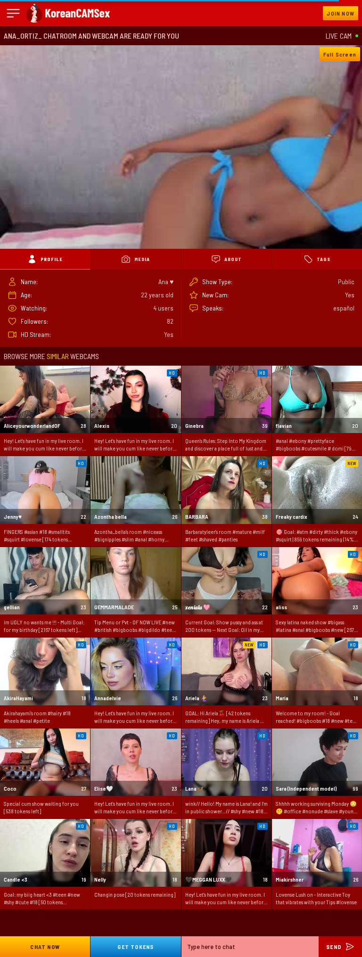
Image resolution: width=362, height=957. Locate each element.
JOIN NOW (340, 13)
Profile (52, 259)
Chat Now (45, 946)
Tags (323, 259)
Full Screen (339, 54)
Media (142, 259)
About (233, 259)
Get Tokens (135, 946)
